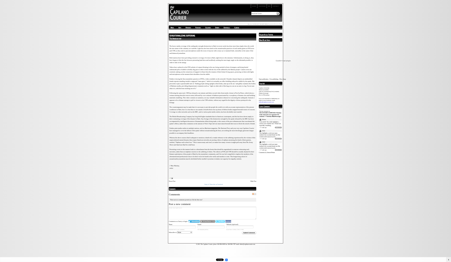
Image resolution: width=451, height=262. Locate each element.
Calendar (262, 6)
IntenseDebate (271, 152)
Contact (276, 6)
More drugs (282, 79)
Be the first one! (197, 200)
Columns (208, 27)
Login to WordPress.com (207, 221)
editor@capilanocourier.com (266, 102)
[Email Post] (171, 178)
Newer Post (172, 181)
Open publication (263, 79)
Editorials (227, 27)
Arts (179, 27)
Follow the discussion (254, 194)
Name (170, 224)
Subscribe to (173, 232)
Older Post (253, 181)
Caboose (236, 27)
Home (254, 6)
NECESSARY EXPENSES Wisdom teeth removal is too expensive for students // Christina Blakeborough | (270, 114)
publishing (275, 79)
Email (199, 224)
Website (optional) (232, 224)
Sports (217, 27)
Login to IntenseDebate (194, 221)
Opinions (188, 27)
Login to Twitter (220, 221)
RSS (269, 6)
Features (198, 27)
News (172, 27)
